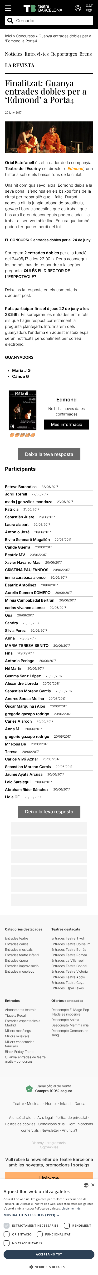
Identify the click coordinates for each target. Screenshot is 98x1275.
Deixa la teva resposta (49, 454)
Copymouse (49, 1147)
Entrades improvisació (22, 966)
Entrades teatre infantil (22, 955)
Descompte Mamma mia (70, 1025)
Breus (85, 53)
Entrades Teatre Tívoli (67, 938)
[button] (49, 1215)
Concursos (25, 36)
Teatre (18, 1103)
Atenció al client (21, 1117)
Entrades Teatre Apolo (68, 977)
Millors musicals (17, 1036)
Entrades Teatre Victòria (69, 971)
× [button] (92, 1185)
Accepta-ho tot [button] (49, 1254)
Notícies (13, 53)
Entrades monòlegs (19, 971)
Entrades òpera (16, 960)
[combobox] (53, 21)
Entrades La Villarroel (67, 960)
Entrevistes (37, 53)
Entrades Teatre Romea (69, 955)
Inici (8, 36)
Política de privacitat (71, 1117)
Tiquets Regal (15, 1015)
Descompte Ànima (65, 1020)
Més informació (66, 424)
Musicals (34, 1103)
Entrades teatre (16, 938)
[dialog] (49, 1227)
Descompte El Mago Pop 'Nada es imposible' (70, 1012)
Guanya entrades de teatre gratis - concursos (25, 1059)
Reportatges (64, 53)
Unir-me (49, 1178)
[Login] (78, 8)
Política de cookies (20, 1124)
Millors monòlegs (18, 1031)
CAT (89, 6)
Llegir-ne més (71, 1208)
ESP (89, 10)
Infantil (66, 1103)
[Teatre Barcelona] (43, 8)
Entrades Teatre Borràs (68, 949)
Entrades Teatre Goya (67, 982)
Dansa (79, 1103)
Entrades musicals (19, 949)
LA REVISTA (19, 65)
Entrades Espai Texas (67, 988)
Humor (51, 1103)
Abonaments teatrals (20, 1010)
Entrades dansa (17, 944)
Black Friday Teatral (20, 1052)
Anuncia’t (69, 1130)
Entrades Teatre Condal (69, 966)
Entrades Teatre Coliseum (70, 944)
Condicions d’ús (51, 1124)
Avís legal (45, 1117)
